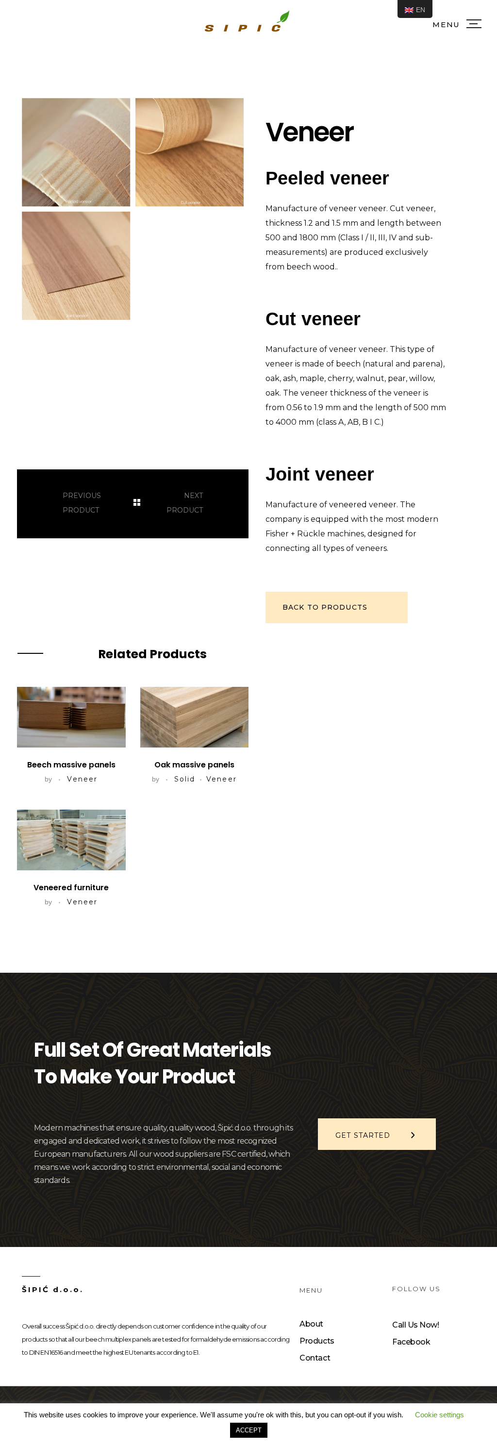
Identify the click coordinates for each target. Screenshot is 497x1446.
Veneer (82, 779)
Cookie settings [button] (439, 1415)
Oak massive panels (194, 764)
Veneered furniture (71, 887)
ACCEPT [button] (249, 1430)
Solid (185, 779)
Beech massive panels (71, 764)
